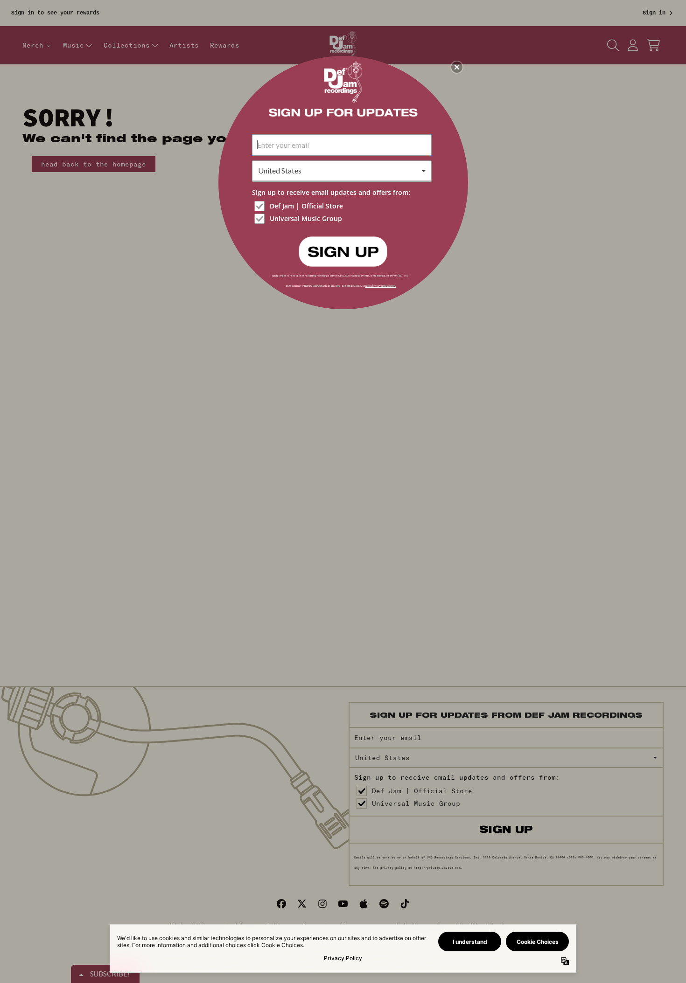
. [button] (343, 250)
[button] (456, 67)
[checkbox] (343, 206)
